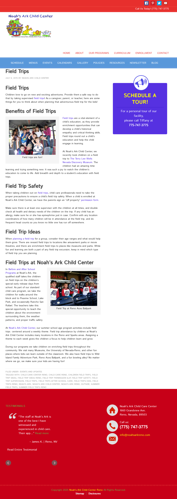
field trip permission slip (57, 377)
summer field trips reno (32, 387)
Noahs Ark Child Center (35, 78)
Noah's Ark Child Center (46, 384)
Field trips (68, 118)
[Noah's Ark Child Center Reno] (31, 35)
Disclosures (94, 493)
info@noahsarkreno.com (135, 435)
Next (54, 463)
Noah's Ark (25, 384)
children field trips (79, 374)
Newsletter (138, 62)
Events (47, 62)
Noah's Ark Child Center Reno (86, 490)
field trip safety (81, 377)
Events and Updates (31, 371)
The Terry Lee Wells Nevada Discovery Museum (77, 160)
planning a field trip (23, 239)
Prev (8, 463)
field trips (39, 98)
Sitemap (80, 493)
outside (85, 384)
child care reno (58, 374)
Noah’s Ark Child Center (22, 328)
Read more (32, 433)
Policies (98, 62)
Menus (33, 62)
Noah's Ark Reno (70, 384)
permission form (89, 200)
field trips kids (82, 381)
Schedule (17, 62)
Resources (117, 62)
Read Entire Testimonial (21, 450)
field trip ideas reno (29, 377)
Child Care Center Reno (34, 374)
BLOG (154, 62)
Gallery (82, 62)
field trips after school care (56, 381)
